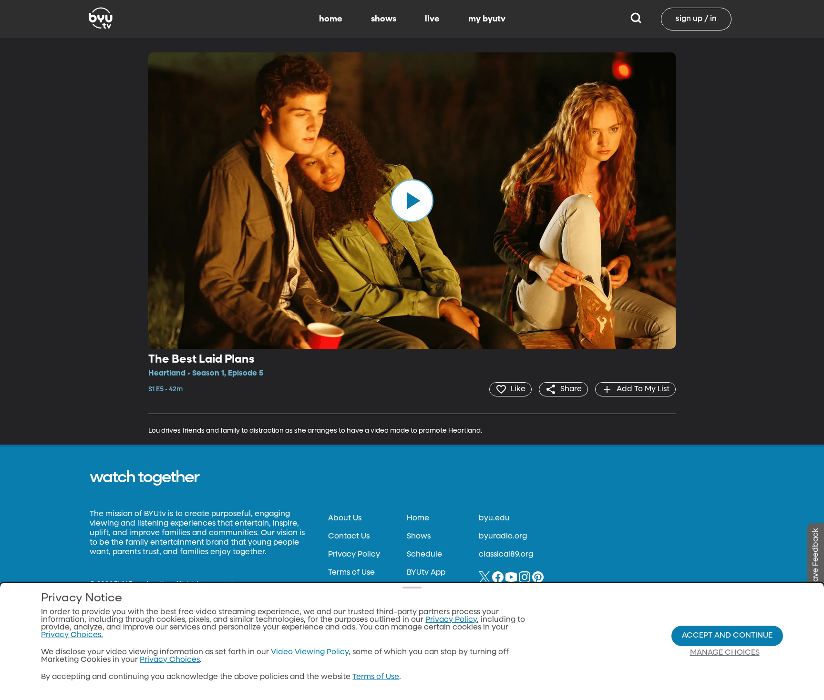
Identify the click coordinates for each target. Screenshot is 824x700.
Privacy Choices (170, 660)
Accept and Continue (727, 635)
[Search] (636, 19)
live (432, 19)
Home (418, 518)
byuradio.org (503, 536)
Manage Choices (725, 653)
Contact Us (349, 536)
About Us (344, 518)
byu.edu (494, 518)
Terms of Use (351, 573)
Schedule (424, 554)
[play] (412, 200)
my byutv (486, 19)
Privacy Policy (354, 554)
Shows (419, 536)
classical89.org (506, 554)
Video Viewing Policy (310, 652)
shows (383, 19)
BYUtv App (426, 573)
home (330, 19)
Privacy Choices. (72, 635)
